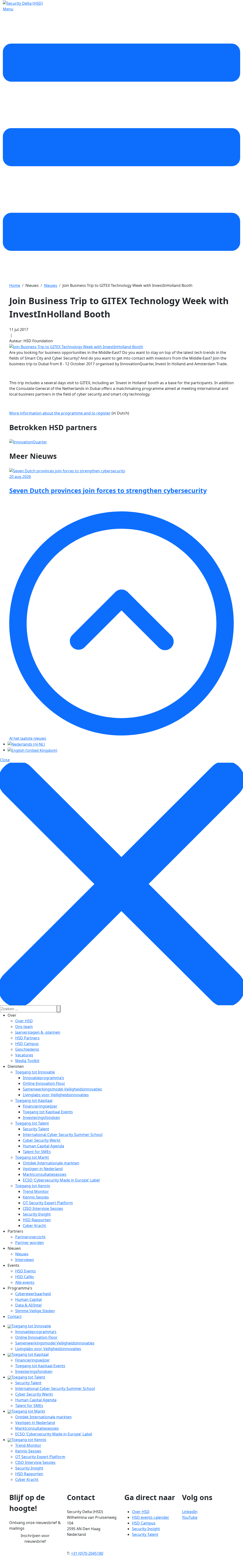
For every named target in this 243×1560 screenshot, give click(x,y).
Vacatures (24, 1055)
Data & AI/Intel (28, 1305)
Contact (15, 1316)
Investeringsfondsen (41, 1117)
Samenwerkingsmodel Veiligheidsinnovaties (62, 1089)
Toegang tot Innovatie (35, 1072)
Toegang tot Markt (32, 1157)
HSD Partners (27, 1038)
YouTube (189, 1517)
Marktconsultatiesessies (44, 1174)
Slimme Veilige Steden (35, 1310)
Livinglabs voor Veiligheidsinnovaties (56, 1094)
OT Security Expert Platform (48, 1202)
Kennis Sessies (36, 1197)
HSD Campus (27, 1043)
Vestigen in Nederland (43, 1168)
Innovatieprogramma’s (43, 1077)
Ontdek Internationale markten (51, 1163)
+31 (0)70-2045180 (87, 1553)
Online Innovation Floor (44, 1083)
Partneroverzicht (30, 1237)
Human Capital (28, 1299)
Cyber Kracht (34, 1225)
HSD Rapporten (37, 1219)
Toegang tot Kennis (32, 1185)
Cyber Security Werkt (42, 1140)
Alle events (24, 1282)
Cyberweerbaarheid (33, 1293)
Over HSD (24, 1020)
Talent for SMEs (37, 1151)
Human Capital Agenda (43, 1146)
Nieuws (21, 1254)
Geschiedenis (27, 1049)
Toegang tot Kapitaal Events (48, 1111)
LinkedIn (189, 1511)
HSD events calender (150, 1517)
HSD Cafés (24, 1276)
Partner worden (29, 1242)
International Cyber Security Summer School (63, 1134)
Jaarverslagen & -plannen (37, 1032)
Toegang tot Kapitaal (33, 1100)
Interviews (24, 1259)
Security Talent (36, 1129)
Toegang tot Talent (32, 1123)
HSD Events (25, 1271)
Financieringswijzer (40, 1106)
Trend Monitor (36, 1191)
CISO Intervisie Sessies (43, 1208)
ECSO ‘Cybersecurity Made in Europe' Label (61, 1180)
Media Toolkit (27, 1060)
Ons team (24, 1026)
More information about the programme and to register (60, 413)
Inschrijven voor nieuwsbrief (35, 1538)
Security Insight (37, 1214)
